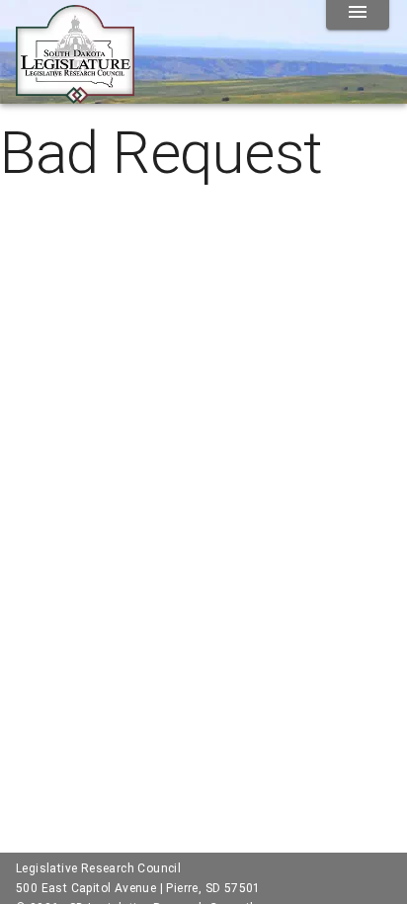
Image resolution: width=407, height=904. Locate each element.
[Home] (75, 96)
